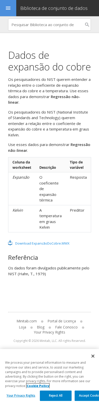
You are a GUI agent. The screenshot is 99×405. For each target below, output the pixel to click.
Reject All (55, 395)
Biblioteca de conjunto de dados (54, 8)
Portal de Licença (61, 321)
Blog (40, 327)
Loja (22, 327)
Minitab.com (26, 321)
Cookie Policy (38, 386)
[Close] (92, 356)
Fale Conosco (66, 327)
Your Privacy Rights (21, 395)
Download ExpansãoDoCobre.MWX (42, 243)
